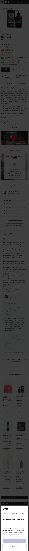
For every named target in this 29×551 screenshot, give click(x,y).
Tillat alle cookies (14, 541)
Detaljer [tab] (14, 513)
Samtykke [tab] (6, 513)
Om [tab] (23, 513)
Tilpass (14, 546)
